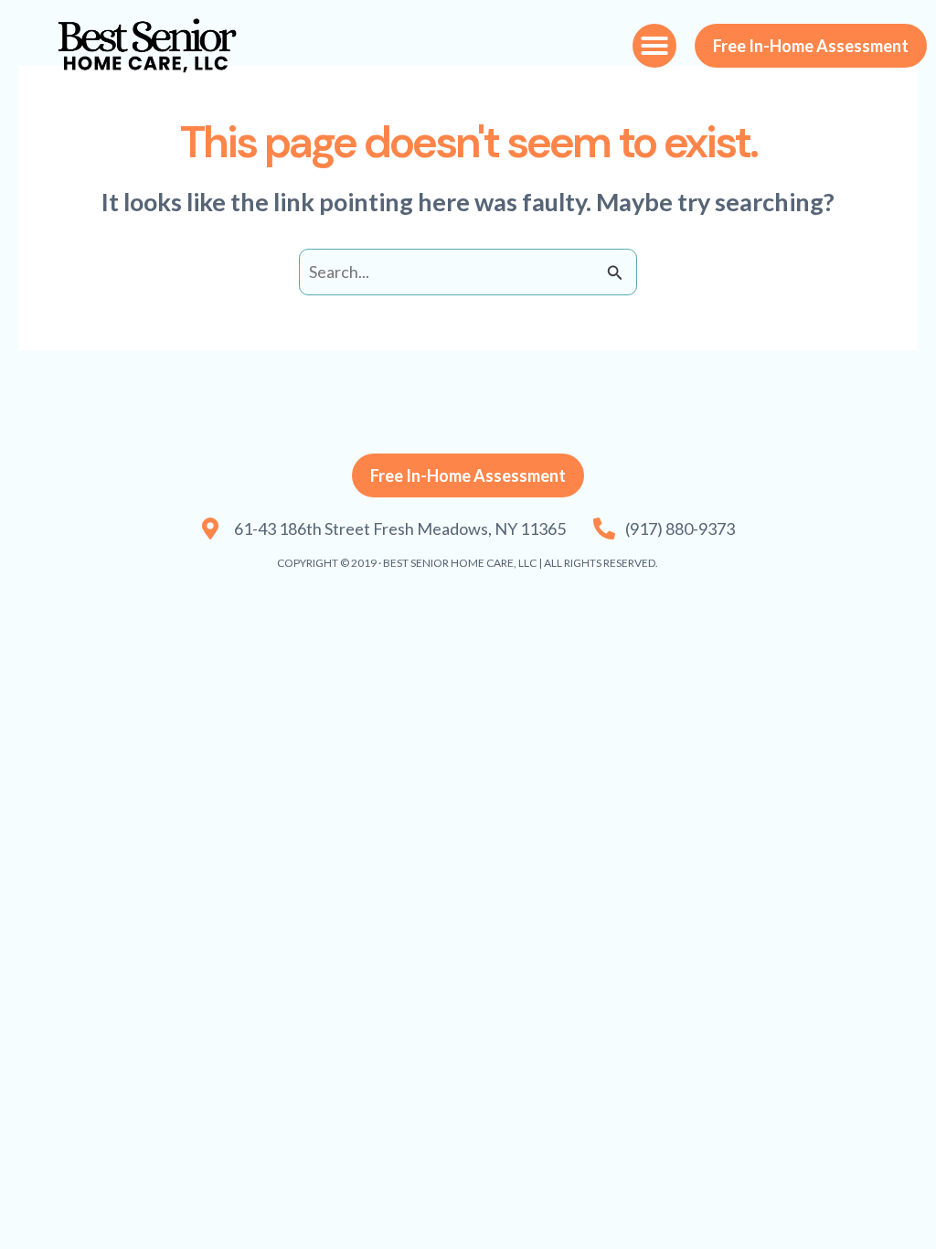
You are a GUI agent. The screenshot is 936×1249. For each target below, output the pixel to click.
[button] (654, 46)
